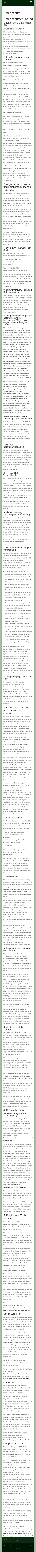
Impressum (19, 1540)
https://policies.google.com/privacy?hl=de (16, 1310)
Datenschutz (8, 1540)
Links (28, 1540)
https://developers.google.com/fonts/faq (15, 1374)
